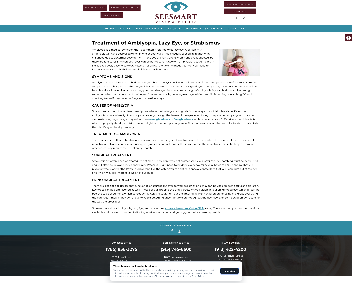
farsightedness (183, 119)
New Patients (148, 28)
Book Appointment (185, 28)
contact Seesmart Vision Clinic (184, 208)
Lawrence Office (95, 7)
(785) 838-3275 (121, 249)
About (123, 28)
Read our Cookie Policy (193, 276)
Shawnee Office (112, 15)
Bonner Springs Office (125, 7)
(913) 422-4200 (230, 249)
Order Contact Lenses (240, 4)
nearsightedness (159, 119)
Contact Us (240, 11)
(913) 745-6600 (176, 249)
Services (212, 28)
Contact (235, 28)
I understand (230, 271)
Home (109, 28)
